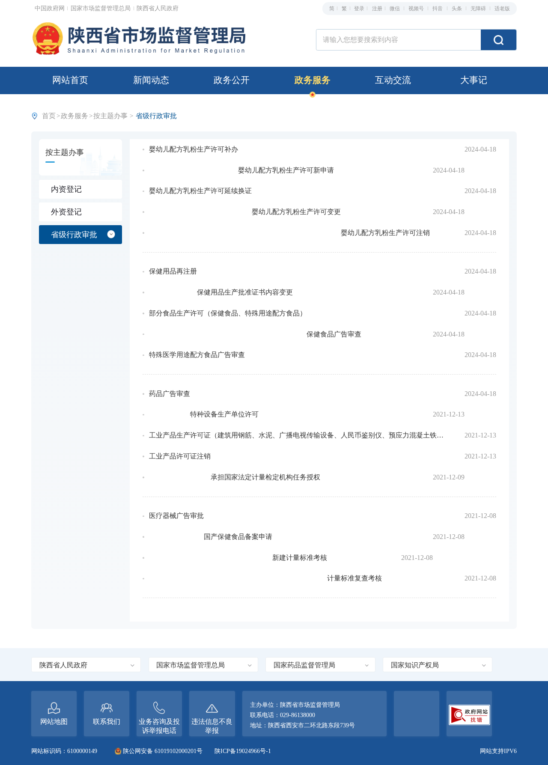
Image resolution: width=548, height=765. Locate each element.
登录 (359, 9)
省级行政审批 (74, 234)
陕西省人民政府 (158, 8)
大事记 (473, 80)
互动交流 (393, 80)
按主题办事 (110, 115)
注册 (377, 9)
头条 (457, 9)
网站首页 (70, 80)
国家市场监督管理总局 (101, 8)
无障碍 (479, 9)
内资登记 (66, 189)
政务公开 (232, 80)
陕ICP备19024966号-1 (242, 750)
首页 (49, 115)
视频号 (416, 9)
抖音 (438, 9)
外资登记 (66, 212)
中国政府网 (50, 8)
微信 (395, 9)
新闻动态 (151, 80)
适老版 (502, 9)
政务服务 (313, 80)
